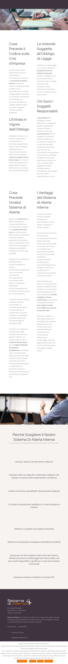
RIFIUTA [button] (40, 661)
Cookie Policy (22, 626)
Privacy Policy (11, 626)
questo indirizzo (23, 653)
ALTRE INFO (48, 661)
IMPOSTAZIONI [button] (22, 661)
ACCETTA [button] (32, 661)
